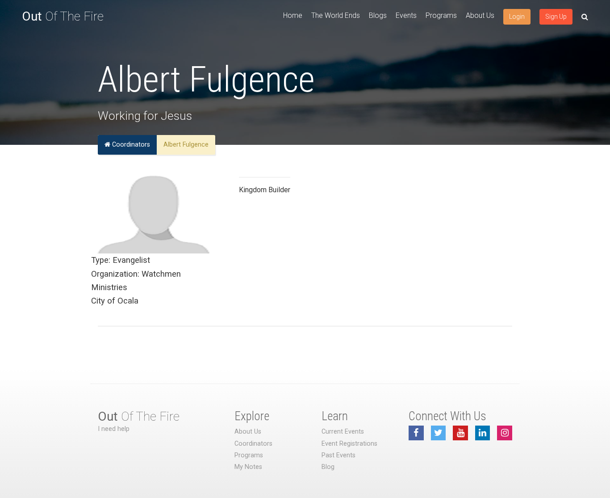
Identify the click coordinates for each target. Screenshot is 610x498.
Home (292, 15)
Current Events (343, 431)
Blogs (378, 15)
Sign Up (556, 16)
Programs (441, 15)
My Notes (248, 467)
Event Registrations (349, 443)
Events (406, 15)
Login (517, 16)
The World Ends (335, 15)
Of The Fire (63, 16)
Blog (328, 467)
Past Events (338, 455)
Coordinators (130, 144)
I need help (114, 429)
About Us (480, 15)
